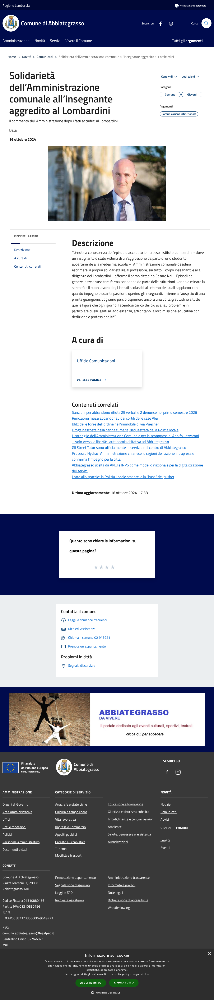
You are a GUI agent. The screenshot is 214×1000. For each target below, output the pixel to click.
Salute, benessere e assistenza (129, 834)
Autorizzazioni (118, 841)
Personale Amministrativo (21, 841)
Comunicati (45, 56)
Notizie (165, 804)
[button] (107, 992)
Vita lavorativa (65, 819)
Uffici (6, 819)
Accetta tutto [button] (90, 983)
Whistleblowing (119, 907)
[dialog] (107, 974)
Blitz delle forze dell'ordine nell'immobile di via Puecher (115, 424)
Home (12, 56)
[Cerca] (206, 23)
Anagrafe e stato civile (71, 804)
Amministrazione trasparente (129, 877)
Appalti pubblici (66, 834)
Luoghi (165, 840)
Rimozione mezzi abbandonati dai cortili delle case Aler (115, 418)
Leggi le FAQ (64, 892)
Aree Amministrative (17, 811)
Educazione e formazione (125, 804)
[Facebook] (159, 23)
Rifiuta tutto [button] (124, 982)
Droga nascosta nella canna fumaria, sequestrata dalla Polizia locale (125, 430)
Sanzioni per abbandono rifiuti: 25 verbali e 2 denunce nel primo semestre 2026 (134, 412)
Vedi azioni (188, 76)
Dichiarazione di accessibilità (128, 900)
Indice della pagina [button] (26, 236)
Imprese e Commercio (70, 826)
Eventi (165, 847)
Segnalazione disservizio (72, 885)
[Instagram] (169, 23)
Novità (26, 56)
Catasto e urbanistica (70, 841)
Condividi (167, 76)
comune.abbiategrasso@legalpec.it (28, 933)
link (147, 974)
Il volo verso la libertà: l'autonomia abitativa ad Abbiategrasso (120, 441)
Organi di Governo (15, 804)
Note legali (115, 892)
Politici (7, 834)
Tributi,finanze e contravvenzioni (131, 819)
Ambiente (115, 826)
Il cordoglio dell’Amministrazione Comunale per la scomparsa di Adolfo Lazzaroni (135, 436)
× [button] (209, 953)
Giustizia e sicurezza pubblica (128, 811)
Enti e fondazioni (14, 826)
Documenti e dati (15, 849)
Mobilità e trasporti (68, 855)
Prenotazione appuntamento (75, 877)
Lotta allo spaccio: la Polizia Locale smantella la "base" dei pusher (123, 477)
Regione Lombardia (16, 5)
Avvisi (164, 819)
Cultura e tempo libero (71, 811)
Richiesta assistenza (69, 900)
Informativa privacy (121, 885)
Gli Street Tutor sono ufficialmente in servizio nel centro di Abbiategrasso (129, 447)
